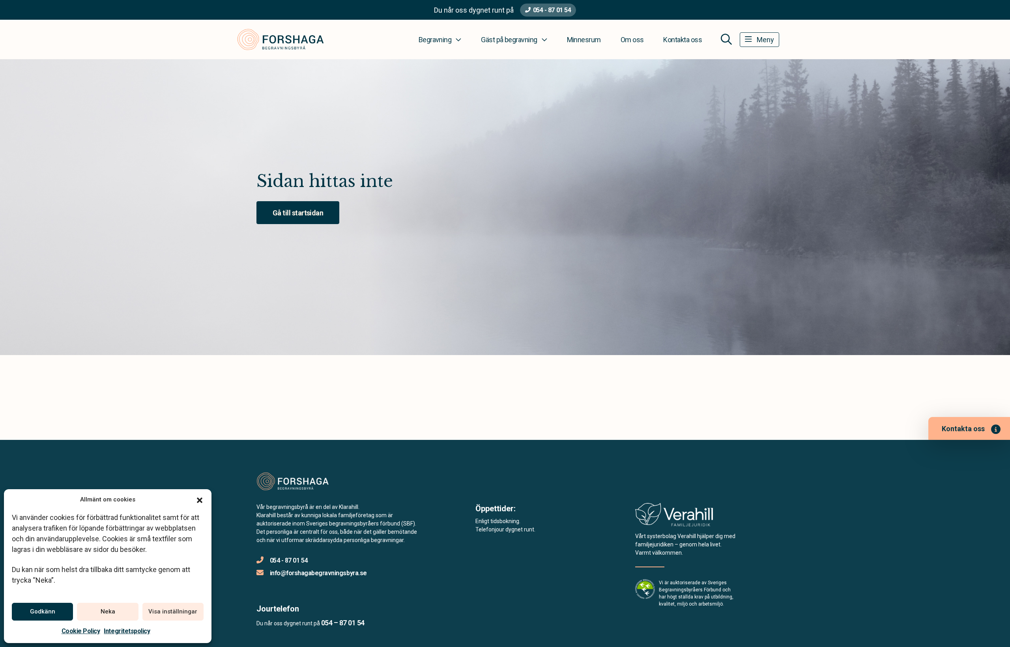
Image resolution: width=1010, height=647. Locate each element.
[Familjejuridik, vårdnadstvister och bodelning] (674, 517)
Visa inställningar (172, 611)
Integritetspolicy (127, 631)
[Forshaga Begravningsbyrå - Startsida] (298, 481)
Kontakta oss (682, 40)
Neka (108, 611)
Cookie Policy (81, 631)
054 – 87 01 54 (342, 623)
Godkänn (42, 611)
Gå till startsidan (298, 213)
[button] (200, 499)
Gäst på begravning (509, 40)
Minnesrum (584, 40)
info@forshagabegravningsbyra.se (318, 573)
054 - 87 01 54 (552, 10)
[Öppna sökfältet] (726, 39)
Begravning (435, 40)
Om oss (632, 40)
